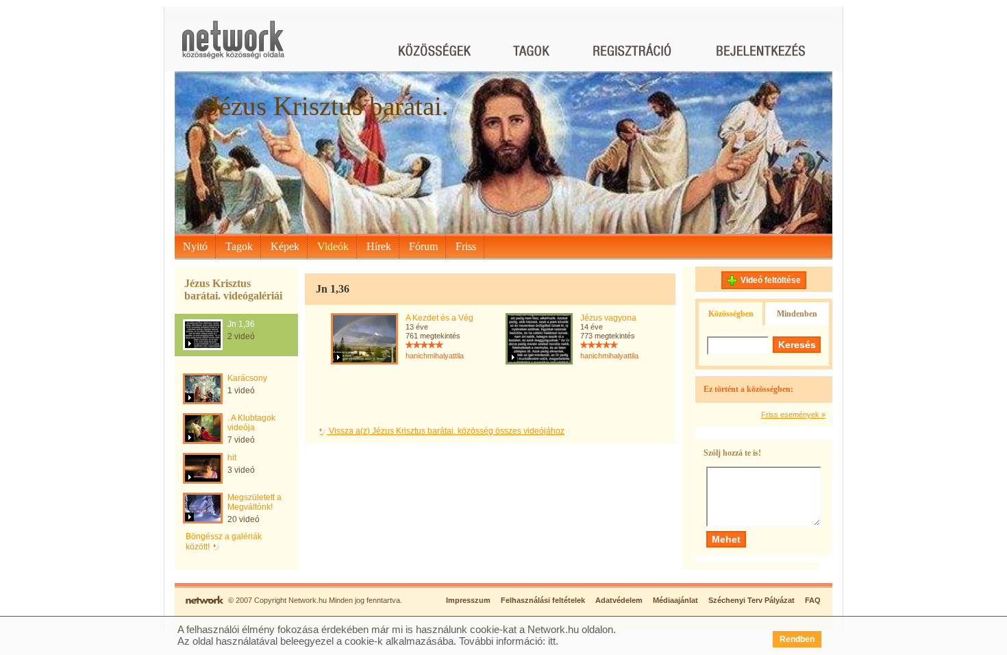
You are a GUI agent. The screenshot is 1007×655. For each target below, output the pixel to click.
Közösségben (731, 314)
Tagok (239, 246)
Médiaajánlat (675, 600)
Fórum (423, 246)
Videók (333, 246)
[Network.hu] (233, 46)
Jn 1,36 (241, 324)
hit (231, 457)
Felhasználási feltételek (543, 600)
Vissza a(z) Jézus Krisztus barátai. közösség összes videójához (445, 431)
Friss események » (793, 414)
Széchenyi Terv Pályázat (751, 600)
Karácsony (247, 378)
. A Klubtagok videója (251, 422)
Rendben (797, 639)
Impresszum (468, 600)
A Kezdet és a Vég (439, 318)
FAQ (813, 600)
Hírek (378, 246)
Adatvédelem (619, 600)
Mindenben (797, 314)
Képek (285, 246)
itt (552, 641)
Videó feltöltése (771, 280)
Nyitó (195, 246)
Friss (466, 246)
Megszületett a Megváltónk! (254, 502)
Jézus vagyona (608, 318)
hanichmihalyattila (435, 355)
